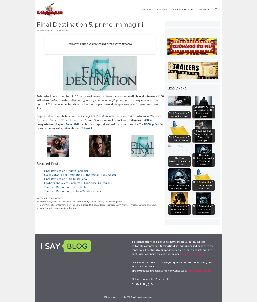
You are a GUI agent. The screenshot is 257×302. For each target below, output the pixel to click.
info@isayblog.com (192, 254)
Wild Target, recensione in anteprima (58, 208)
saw (86, 201)
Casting (162, 9)
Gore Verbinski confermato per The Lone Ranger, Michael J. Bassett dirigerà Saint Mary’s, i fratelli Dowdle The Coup (98, 205)
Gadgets (204, 9)
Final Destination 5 (62, 201)
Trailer (146, 9)
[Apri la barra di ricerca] (216, 9)
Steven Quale (96, 201)
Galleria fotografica (50, 198)
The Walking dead (113, 201)
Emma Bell (72, 124)
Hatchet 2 (78, 201)
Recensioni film (183, 9)
